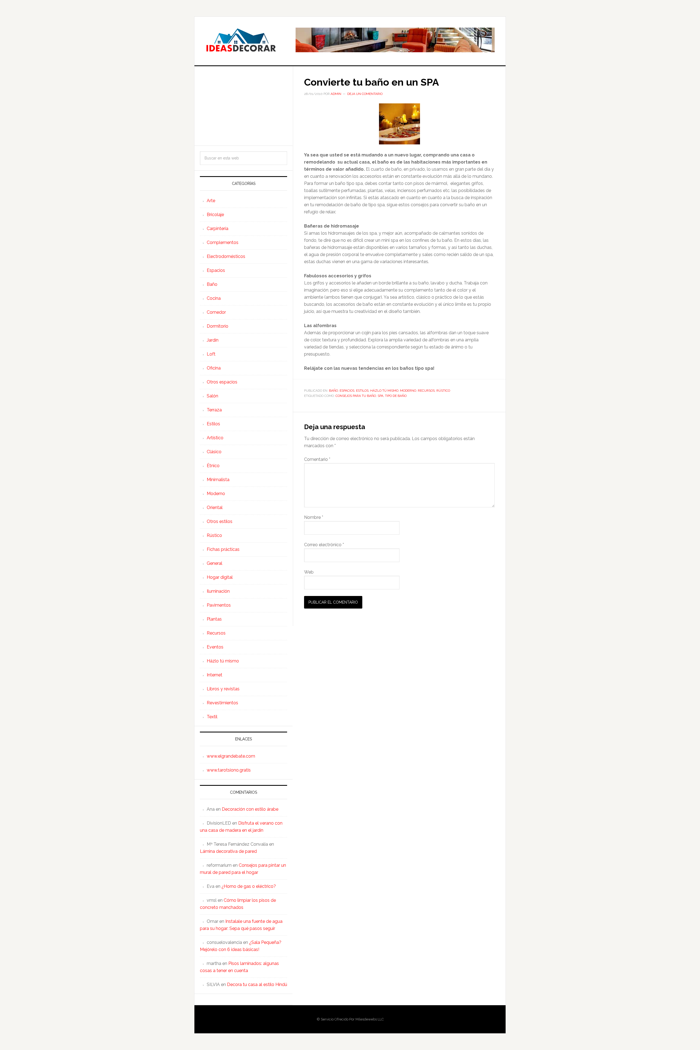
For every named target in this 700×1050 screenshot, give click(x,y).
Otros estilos (219, 521)
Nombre (313, 517)
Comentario (317, 459)
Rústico (443, 390)
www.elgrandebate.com (231, 756)
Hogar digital (220, 577)
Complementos (222, 242)
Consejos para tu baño (356, 396)
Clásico (214, 451)
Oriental (215, 507)
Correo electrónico (324, 544)
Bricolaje (215, 214)
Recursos (426, 390)
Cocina (214, 298)
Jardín (212, 340)
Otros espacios (222, 382)
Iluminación (218, 591)
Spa (380, 396)
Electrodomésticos (226, 256)
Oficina (214, 368)
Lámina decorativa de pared (228, 851)
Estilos (362, 390)
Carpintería (217, 228)
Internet (214, 674)
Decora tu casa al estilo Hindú (257, 984)
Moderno (408, 390)
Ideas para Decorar (240, 40)
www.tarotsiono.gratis (229, 770)
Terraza (214, 409)
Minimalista (218, 479)
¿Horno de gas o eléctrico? (248, 886)
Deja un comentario (365, 94)
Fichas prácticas (223, 549)
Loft (211, 354)
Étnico (213, 465)
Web (309, 572)
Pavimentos (219, 605)
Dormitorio (217, 326)
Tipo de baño (396, 396)
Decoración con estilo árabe (250, 809)
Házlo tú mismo (384, 390)
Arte (211, 200)
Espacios (347, 390)
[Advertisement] (243, 106)
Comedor (216, 312)
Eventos (215, 647)
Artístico (215, 437)
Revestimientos (222, 702)
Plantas (214, 619)
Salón (212, 396)
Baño (333, 390)
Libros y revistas (223, 688)
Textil (212, 716)
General (214, 563)
